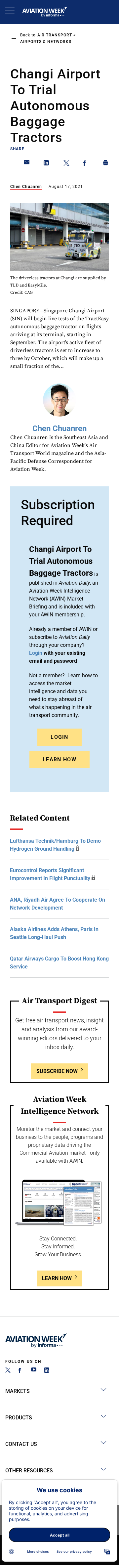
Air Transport (54, 35)
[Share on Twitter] (66, 164)
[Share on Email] (27, 164)
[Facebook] (20, 1371)
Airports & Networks (45, 41)
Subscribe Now (57, 1071)
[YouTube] (33, 1371)
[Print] (106, 164)
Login (59, 737)
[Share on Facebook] (86, 164)
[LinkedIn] (46, 1371)
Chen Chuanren (26, 186)
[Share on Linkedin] (47, 164)
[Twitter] (8, 1371)
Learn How (59, 759)
